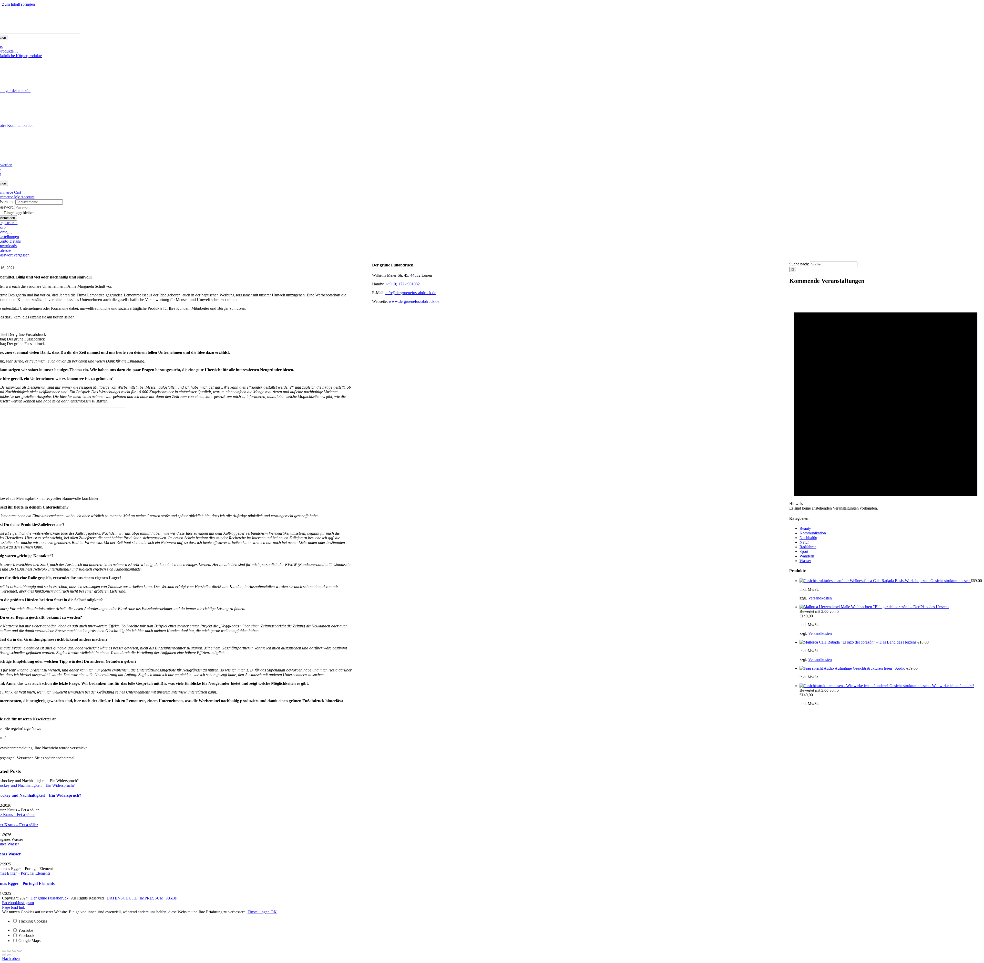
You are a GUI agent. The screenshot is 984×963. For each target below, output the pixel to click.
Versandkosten (820, 598)
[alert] (885, 400)
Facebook (25, 935)
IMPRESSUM (151, 898)
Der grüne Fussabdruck (49, 898)
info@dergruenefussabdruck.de (410, 293)
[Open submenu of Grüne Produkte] (16, 52)
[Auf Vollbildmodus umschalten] (14, 950)
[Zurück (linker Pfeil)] (4, 955)
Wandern (806, 556)
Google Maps (28, 940)
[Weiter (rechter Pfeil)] (9, 955)
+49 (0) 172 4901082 (402, 284)
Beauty (805, 528)
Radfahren (807, 547)
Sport (803, 551)
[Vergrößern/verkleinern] (19, 950)
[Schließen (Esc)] (4, 950)
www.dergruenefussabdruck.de (414, 301)
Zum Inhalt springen (18, 4)
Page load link (13, 907)
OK (274, 912)
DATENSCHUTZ (122, 898)
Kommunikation (812, 533)
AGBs (171, 898)
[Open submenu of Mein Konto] (9, 233)
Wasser (805, 560)
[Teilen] (9, 950)
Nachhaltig (808, 537)
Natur (804, 542)
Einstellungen (259, 912)
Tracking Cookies (32, 921)
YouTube (25, 930)
